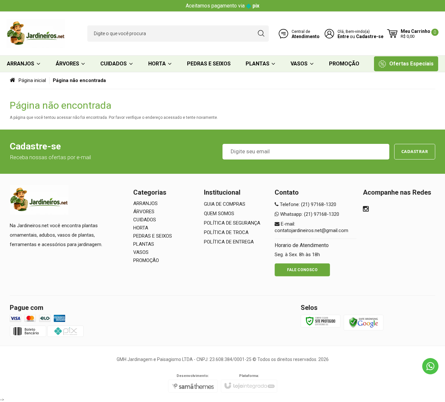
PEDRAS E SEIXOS (152, 236)
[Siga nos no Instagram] (366, 210)
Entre (343, 36)
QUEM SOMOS (219, 213)
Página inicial (32, 80)
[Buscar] (261, 33)
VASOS (141, 252)
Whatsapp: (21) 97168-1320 (309, 214)
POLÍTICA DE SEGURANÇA (232, 223)
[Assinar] (415, 151)
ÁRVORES (143, 212)
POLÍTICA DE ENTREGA (229, 242)
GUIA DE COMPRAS (224, 204)
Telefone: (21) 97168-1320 (307, 204)
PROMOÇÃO (146, 260)
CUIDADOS (144, 220)
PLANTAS (143, 244)
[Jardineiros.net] (36, 33)
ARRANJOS (145, 203)
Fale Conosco (302, 270)
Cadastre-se (369, 36)
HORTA (140, 228)
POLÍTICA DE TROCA (226, 232)
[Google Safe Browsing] (363, 322)
